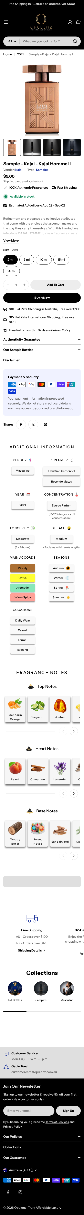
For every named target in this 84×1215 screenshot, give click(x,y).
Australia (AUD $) (21, 1170)
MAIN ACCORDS (22, 557)
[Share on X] (33, 424)
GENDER (20, 460)
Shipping (8, 181)
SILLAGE (58, 528)
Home (7, 54)
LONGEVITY (19, 528)
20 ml (11, 271)
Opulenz (20, 1208)
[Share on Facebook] (21, 424)
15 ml (61, 259)
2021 (20, 54)
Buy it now (42, 298)
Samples (42, 170)
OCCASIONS (22, 610)
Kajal (18, 170)
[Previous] (63, 731)
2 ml (10, 259)
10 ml (44, 259)
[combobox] (42, 41)
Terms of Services (57, 1122)
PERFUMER (59, 460)
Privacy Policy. (12, 1126)
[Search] (75, 41)
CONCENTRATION (58, 494)
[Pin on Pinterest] (45, 424)
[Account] (70, 22)
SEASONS (61, 557)
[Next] (74, 731)
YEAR (19, 494)
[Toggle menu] (5, 22)
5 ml (27, 259)
